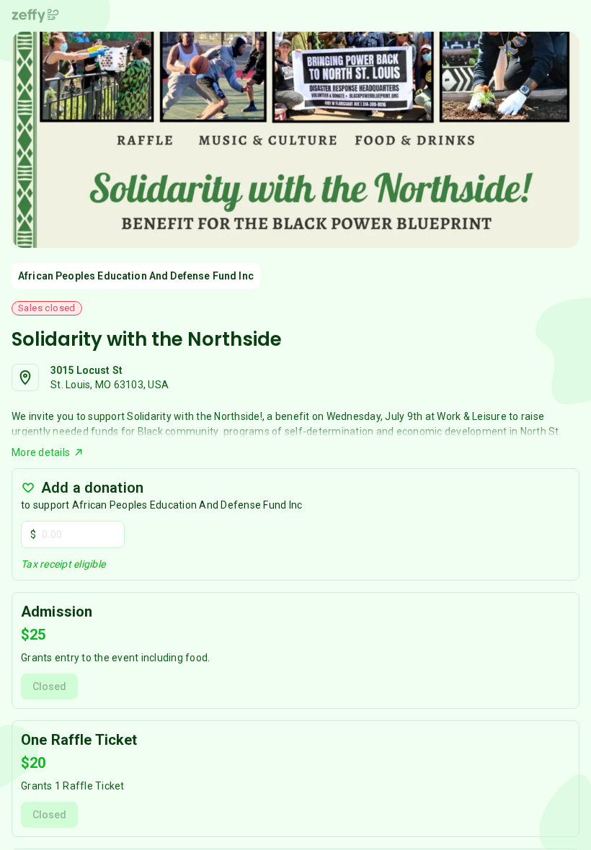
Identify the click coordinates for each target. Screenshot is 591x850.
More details (41, 452)
